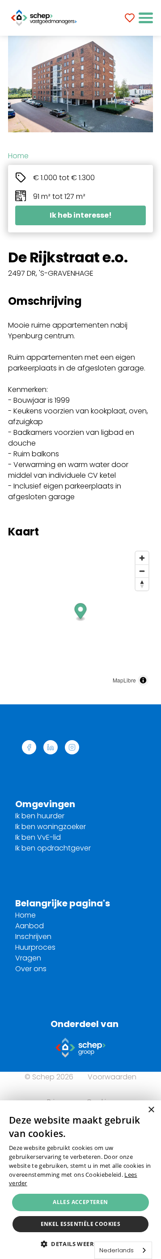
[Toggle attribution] (143, 680)
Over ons (31, 969)
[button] (146, 18)
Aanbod (29, 926)
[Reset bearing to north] (142, 583)
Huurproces (35, 947)
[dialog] (80, 1179)
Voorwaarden (112, 1077)
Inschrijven (33, 936)
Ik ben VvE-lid (38, 837)
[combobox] (123, 1250)
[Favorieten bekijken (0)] (129, 18)
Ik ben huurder (39, 816)
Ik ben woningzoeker (50, 826)
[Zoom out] (142, 570)
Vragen (28, 958)
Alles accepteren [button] (80, 1202)
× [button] (151, 1110)
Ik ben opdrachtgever (53, 848)
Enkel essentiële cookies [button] (81, 1224)
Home (18, 156)
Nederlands (116, 1250)
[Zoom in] (142, 558)
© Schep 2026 (49, 1077)
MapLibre (124, 680)
